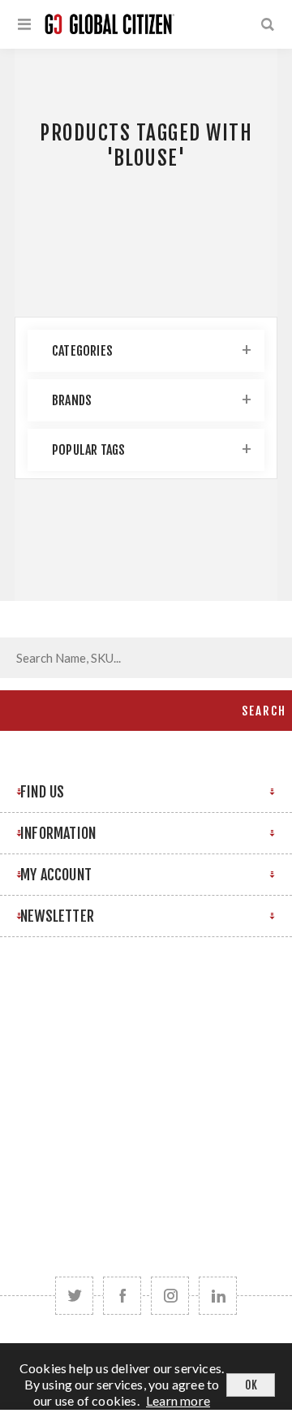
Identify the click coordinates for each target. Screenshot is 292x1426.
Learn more (178, 1400)
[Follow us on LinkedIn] (218, 1296)
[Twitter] (74, 1296)
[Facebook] (122, 1296)
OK (251, 1385)
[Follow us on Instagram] (170, 1296)
